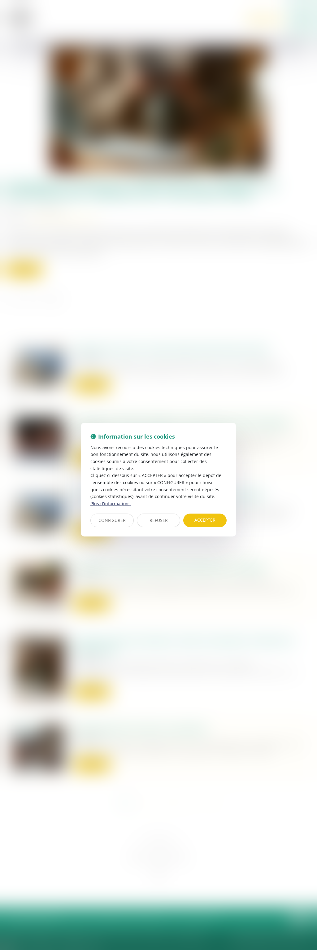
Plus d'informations (110, 503)
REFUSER (159, 520)
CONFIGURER (112, 520)
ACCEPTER (204, 520)
